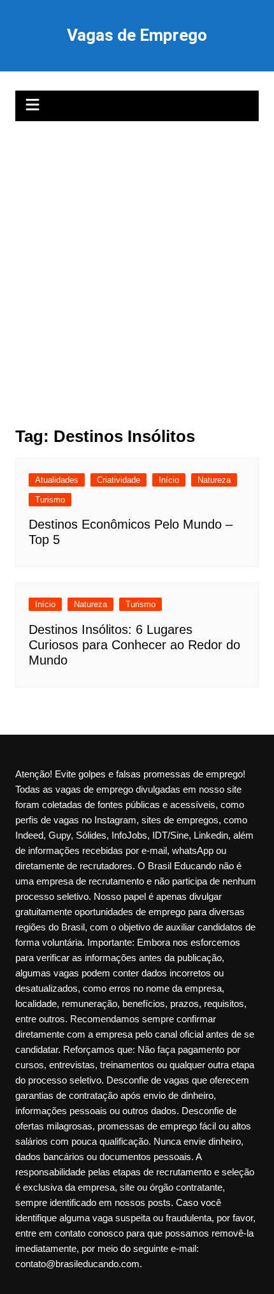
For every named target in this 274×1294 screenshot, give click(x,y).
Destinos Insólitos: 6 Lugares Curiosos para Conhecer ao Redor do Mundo (134, 644)
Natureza (214, 480)
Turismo (50, 499)
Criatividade (118, 480)
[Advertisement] (137, 265)
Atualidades (56, 480)
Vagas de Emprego (137, 35)
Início (169, 480)
